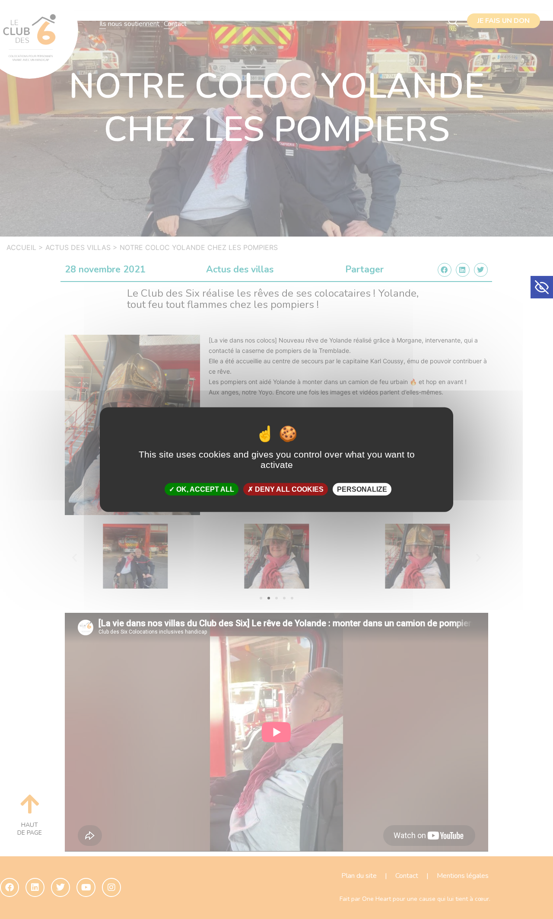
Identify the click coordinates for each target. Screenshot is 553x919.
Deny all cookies (288, 489)
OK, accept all (204, 489)
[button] (542, 287)
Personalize (362, 489)
